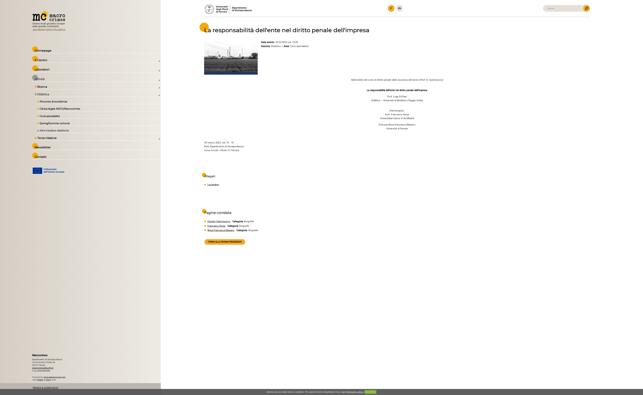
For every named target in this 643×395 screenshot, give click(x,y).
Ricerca (42, 86)
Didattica (43, 94)
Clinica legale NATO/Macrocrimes (60, 108)
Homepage (43, 50)
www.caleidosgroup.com (55, 377)
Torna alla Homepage (49, 21)
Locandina (213, 184)
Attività (40, 79)
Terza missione (47, 138)
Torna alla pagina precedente (225, 242)
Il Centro (41, 60)
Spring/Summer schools (55, 123)
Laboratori (42, 69)
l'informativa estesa (354, 392)
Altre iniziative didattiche (54, 130)
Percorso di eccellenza (53, 101)
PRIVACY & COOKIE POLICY (45, 387)
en (399, 8)
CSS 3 (48, 380)
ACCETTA (370, 392)
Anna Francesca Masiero (220, 230)
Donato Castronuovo (218, 221)
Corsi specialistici (50, 116)
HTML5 (40, 380)
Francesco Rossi (216, 226)
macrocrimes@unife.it (42, 368)
